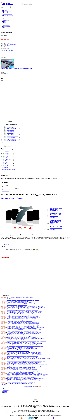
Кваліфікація (10, 46)
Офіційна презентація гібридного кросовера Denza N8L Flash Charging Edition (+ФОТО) (27, 374)
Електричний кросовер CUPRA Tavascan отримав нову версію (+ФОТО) (24, 329)
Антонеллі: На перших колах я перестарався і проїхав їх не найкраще (23, 344)
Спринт (8, 45)
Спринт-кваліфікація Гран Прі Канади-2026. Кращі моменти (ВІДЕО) (56, 222)
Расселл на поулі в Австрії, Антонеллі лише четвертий (20, 372)
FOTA (5, 244)
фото (12, 50)
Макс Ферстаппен (11, 128)
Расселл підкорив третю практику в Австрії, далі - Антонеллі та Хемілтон (24, 373)
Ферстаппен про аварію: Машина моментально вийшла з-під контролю (24, 362)
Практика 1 (9, 43)
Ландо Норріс (10, 127)
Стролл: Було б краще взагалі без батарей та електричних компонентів (23, 380)
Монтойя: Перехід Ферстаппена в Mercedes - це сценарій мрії (21, 379)
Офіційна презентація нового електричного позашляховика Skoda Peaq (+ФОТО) (26, 375)
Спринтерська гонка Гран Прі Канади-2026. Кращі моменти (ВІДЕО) (56, 215)
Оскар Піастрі (10, 130)
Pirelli (9, 244)
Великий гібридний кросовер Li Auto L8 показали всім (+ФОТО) (22, 370)
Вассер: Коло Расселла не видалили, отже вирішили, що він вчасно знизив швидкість (27, 364)
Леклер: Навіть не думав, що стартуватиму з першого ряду (21, 368)
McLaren (7, 151)
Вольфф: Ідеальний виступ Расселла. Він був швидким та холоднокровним (24, 343)
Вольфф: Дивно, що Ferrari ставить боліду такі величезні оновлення (23, 333)
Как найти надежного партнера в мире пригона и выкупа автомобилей (24, 312)
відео (9, 50)
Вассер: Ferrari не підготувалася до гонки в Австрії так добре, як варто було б (25, 306)
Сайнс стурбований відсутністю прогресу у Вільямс (19, 302)
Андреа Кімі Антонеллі (12, 136)
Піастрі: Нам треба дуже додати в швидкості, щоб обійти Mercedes (22, 337)
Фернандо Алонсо (11, 140)
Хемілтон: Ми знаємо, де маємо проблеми (17, 305)
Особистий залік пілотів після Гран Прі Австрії (18, 351)
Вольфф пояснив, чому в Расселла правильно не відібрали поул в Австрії (24, 366)
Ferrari (6, 156)
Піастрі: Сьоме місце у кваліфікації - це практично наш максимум (22, 356)
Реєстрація (4, 189)
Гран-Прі (12, 169)
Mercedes (7, 153)
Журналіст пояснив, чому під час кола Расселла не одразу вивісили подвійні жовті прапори (28, 358)
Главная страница (7, 198)
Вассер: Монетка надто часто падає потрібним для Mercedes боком (22, 363)
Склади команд (6, 169)
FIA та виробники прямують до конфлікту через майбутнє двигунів (23, 300)
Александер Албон (11, 137)
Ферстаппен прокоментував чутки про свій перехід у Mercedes (22, 328)
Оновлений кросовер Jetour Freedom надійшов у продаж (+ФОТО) (22, 310)
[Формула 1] (7, 3)
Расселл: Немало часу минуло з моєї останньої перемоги (20, 347)
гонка (7, 48)
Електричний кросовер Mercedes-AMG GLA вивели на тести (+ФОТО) (24, 332)
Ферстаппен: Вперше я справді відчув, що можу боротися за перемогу (23, 316)
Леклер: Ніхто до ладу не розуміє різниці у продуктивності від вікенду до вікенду (26, 341)
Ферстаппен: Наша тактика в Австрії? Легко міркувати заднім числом (23, 317)
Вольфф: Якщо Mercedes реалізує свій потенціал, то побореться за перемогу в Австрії (27, 378)
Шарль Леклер (10, 133)
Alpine (6, 165)
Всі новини (7, 384)
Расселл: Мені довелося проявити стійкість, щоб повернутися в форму (23, 324)
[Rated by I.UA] (37, 386)
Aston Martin (8, 160)
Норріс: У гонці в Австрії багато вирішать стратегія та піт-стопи (22, 357)
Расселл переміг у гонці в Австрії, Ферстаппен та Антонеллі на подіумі (24, 352)
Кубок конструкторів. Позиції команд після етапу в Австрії (21, 349)
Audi (6, 163)
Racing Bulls (8, 159)
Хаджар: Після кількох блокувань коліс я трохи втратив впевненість (23, 323)
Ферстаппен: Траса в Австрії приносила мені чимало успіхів (21, 382)
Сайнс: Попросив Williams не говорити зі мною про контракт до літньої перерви (26, 307)
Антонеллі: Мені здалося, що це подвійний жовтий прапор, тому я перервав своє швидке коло (29, 359)
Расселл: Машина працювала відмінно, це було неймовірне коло (22, 369)
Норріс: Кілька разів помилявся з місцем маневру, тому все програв (23, 334)
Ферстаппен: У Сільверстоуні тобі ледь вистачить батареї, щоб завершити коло (25, 327)
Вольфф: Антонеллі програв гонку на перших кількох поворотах (22, 326)
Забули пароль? (5, 191)
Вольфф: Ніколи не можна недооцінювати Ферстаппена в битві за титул (24, 315)
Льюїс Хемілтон (11, 134)
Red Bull (7, 154)
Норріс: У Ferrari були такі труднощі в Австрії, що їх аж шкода (21, 318)
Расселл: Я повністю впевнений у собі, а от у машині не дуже (21, 320)
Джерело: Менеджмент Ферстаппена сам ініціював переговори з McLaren (24, 308)
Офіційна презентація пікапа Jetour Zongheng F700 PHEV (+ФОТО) (23, 331)
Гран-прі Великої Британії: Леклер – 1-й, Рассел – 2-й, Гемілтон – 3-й (23, 303)
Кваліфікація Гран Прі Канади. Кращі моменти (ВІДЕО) (56, 209)
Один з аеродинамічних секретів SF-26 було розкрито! (20, 297)
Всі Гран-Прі (4, 50)
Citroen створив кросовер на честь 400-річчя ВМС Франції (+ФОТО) (23, 348)
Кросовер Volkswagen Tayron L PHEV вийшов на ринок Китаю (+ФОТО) (24, 311)
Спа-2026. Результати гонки (13, 298)
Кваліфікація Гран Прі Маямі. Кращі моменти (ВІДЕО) (56, 228)
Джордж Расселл (11, 131)
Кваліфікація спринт (11, 44)
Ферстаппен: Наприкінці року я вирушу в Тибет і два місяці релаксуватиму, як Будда (27, 361)
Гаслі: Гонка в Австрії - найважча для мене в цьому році (20, 321)
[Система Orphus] (23, 250)
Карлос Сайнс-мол (11, 139)
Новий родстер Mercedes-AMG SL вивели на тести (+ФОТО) (21, 313)
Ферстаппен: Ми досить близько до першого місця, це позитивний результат (25, 346)
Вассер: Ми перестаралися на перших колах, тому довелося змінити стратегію (25, 338)
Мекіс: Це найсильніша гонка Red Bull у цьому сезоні (19, 339)
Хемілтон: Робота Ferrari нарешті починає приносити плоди (21, 367)
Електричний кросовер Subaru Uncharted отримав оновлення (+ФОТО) (23, 353)
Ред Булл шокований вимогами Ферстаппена (17, 301)
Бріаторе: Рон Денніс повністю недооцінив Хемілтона (20, 383)
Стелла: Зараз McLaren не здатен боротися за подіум (19, 336)
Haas (6, 162)
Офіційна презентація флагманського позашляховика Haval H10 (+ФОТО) (24, 354)
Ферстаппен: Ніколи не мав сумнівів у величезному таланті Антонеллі (23, 322)
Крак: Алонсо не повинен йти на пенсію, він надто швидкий (21, 377)
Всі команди (5, 167)
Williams (7, 157)
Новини (20, 198)
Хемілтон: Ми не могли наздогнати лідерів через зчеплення (21, 342)
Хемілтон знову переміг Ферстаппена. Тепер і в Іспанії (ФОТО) (16, 68)
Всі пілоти (4, 142)
